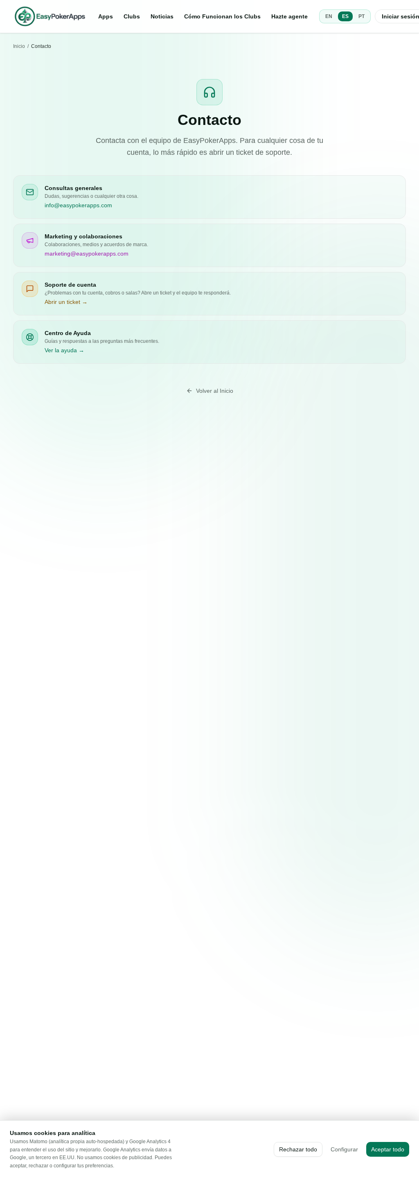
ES (345, 16)
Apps (105, 16)
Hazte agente (289, 16)
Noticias (162, 16)
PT (361, 16)
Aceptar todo (387, 1149)
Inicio (19, 46)
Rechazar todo (298, 1149)
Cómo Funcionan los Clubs (222, 16)
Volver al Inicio (214, 390)
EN (328, 16)
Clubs (132, 16)
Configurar (344, 1149)
